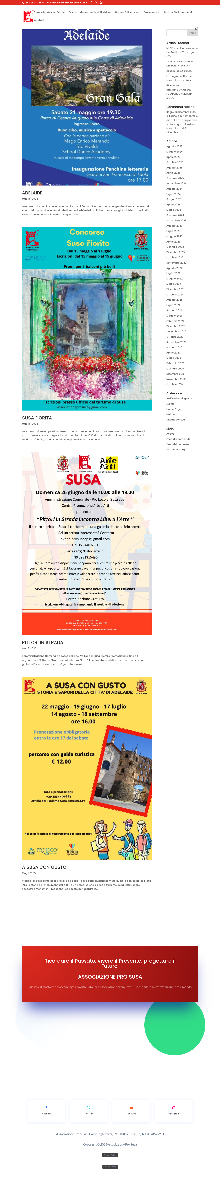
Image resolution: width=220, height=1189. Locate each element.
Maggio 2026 (174, 151)
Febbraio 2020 (175, 363)
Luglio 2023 (173, 231)
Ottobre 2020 (174, 337)
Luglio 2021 (173, 305)
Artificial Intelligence (179, 398)
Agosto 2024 (174, 188)
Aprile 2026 (173, 157)
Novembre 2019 (176, 379)
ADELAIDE (32, 193)
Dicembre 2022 (175, 252)
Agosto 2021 (174, 299)
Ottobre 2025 (174, 162)
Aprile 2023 (173, 241)
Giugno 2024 (174, 199)
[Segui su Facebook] (46, 1108)
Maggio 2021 (174, 315)
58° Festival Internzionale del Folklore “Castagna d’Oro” (182, 52)
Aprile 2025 (173, 173)
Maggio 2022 (174, 278)
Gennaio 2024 (175, 215)
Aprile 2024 (173, 204)
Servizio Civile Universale (178, 12)
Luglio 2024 (173, 194)
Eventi (170, 404)
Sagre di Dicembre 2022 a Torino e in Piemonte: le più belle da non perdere (182, 116)
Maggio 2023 (174, 236)
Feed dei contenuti (178, 439)
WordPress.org (175, 449)
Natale (170, 414)
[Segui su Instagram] (174, 1108)
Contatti (39, 20)
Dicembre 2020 (175, 326)
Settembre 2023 (176, 220)
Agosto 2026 (174, 146)
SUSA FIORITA (37, 418)
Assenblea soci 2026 (179, 71)
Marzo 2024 (173, 210)
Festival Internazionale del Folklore (90, 12)
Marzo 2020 (173, 358)
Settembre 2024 (176, 183)
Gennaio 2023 (175, 247)
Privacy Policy (110, 1155)
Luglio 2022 (173, 273)
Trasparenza (151, 12)
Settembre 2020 (176, 342)
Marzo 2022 (173, 284)
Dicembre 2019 (175, 374)
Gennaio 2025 (175, 178)
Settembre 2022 (176, 263)
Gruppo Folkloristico (127, 12)
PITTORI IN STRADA (42, 643)
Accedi (170, 433)
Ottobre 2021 (174, 294)
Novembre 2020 (176, 331)
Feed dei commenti (178, 444)
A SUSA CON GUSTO (44, 867)
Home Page (173, 409)
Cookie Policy (110, 1166)
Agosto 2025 (174, 167)
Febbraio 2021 (175, 321)
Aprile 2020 (173, 352)
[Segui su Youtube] (131, 1108)
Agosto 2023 (174, 225)
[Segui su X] (88, 1108)
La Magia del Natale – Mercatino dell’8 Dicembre (181, 128)
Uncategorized (175, 419)
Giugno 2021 (174, 310)
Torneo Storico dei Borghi (49, 12)
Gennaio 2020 (175, 368)
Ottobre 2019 (174, 384)
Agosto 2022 (174, 268)
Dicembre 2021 (175, 289)
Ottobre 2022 (174, 257)
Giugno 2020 (174, 347)
